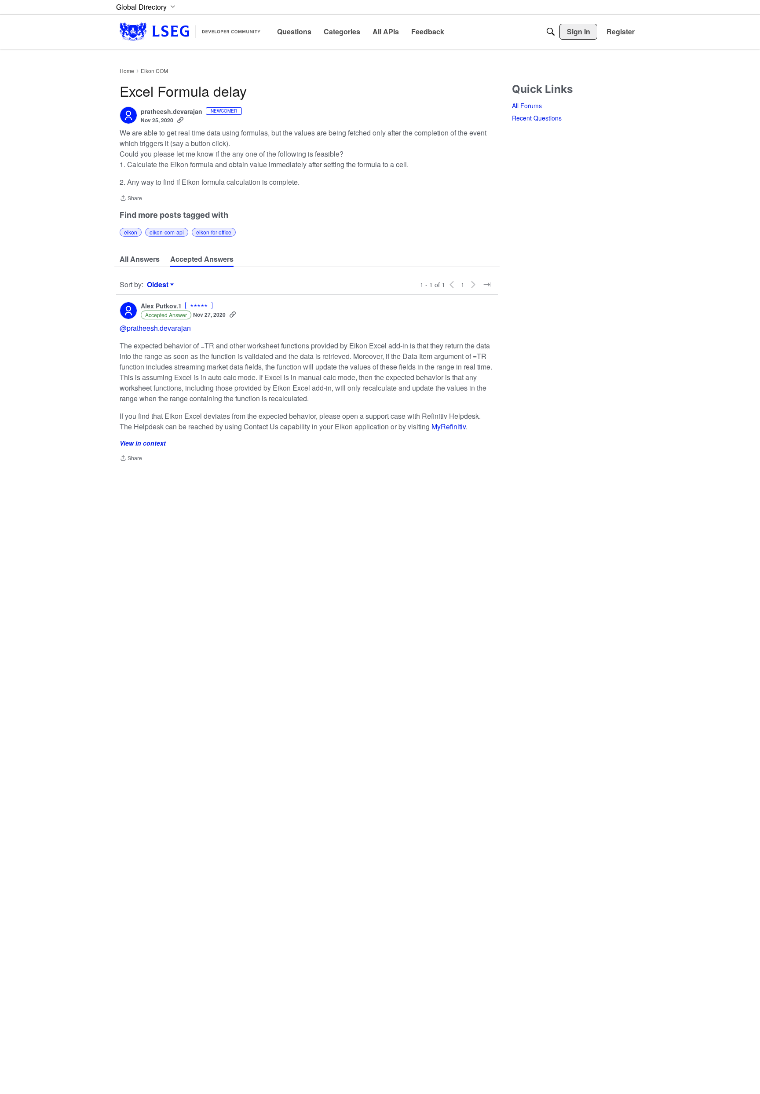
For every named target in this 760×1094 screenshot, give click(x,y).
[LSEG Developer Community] (190, 31)
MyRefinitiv (448, 426)
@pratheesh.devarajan (155, 328)
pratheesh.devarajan (171, 112)
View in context (143, 443)
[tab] (139, 259)
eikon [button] (130, 232)
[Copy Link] (180, 120)
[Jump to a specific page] (487, 285)
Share (131, 198)
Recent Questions (537, 117)
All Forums (527, 105)
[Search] (551, 32)
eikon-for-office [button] (213, 232)
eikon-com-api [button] (167, 232)
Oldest (159, 284)
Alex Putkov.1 (161, 306)
